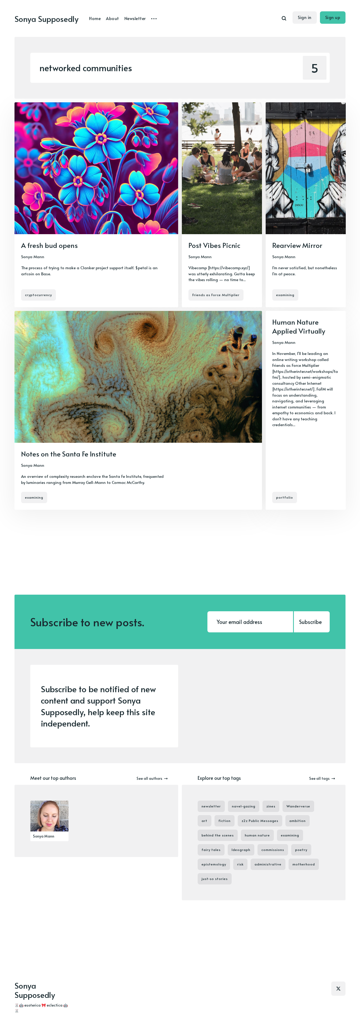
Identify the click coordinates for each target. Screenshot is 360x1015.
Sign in (305, 17)
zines (270, 806)
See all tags (319, 778)
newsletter (211, 806)
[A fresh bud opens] (96, 204)
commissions (272, 849)
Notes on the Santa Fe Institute (68, 453)
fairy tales (211, 849)
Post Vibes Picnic (214, 245)
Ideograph (241, 849)
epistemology (214, 864)
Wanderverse (298, 806)
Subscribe (310, 622)
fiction (224, 820)
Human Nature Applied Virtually (298, 326)
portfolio (284, 497)
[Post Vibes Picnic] (222, 204)
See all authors (149, 778)
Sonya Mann (32, 256)
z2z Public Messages (260, 820)
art (204, 820)
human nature (257, 835)
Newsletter (135, 18)
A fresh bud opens (49, 245)
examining (285, 294)
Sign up (332, 17)
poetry (301, 849)
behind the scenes (218, 835)
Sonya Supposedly (46, 18)
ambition (297, 820)
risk (240, 864)
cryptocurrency (38, 294)
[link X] (338, 989)
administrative (268, 864)
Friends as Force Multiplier (216, 294)
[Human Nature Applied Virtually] (306, 410)
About (112, 18)
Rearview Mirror (297, 245)
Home (95, 18)
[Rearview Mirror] (306, 204)
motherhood (304, 864)
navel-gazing (243, 806)
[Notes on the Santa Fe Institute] (138, 410)
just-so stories (215, 878)
